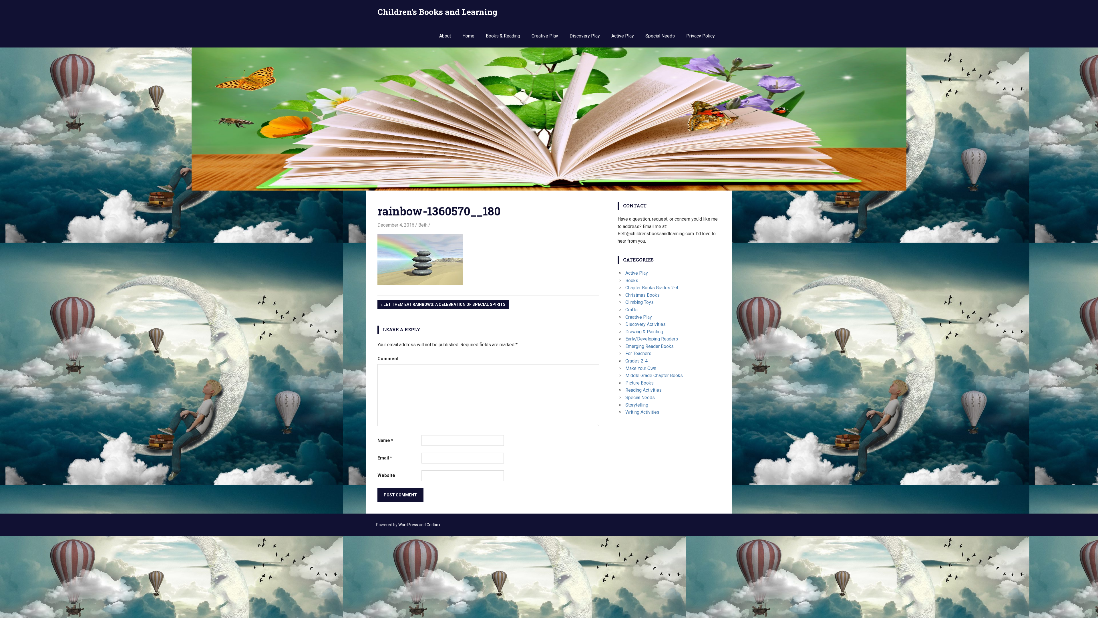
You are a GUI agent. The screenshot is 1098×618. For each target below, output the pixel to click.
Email (384, 458)
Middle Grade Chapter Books (654, 375)
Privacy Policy (700, 36)
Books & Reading (503, 36)
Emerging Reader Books (649, 346)
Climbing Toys (639, 302)
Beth (422, 225)
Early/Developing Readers (651, 339)
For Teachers (638, 353)
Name (385, 440)
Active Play (622, 36)
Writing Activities (642, 412)
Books (631, 280)
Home (468, 36)
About (445, 36)
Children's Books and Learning (437, 12)
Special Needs (660, 36)
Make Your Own (640, 368)
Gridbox (433, 524)
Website (386, 475)
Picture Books (639, 383)
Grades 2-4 (636, 361)
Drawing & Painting (644, 331)
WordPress (408, 524)
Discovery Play (585, 36)
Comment (388, 358)
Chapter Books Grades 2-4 (651, 287)
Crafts (631, 309)
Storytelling (636, 405)
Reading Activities (643, 390)
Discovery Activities (645, 324)
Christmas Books (642, 295)
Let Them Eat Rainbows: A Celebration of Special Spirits (444, 305)
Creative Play (545, 36)
